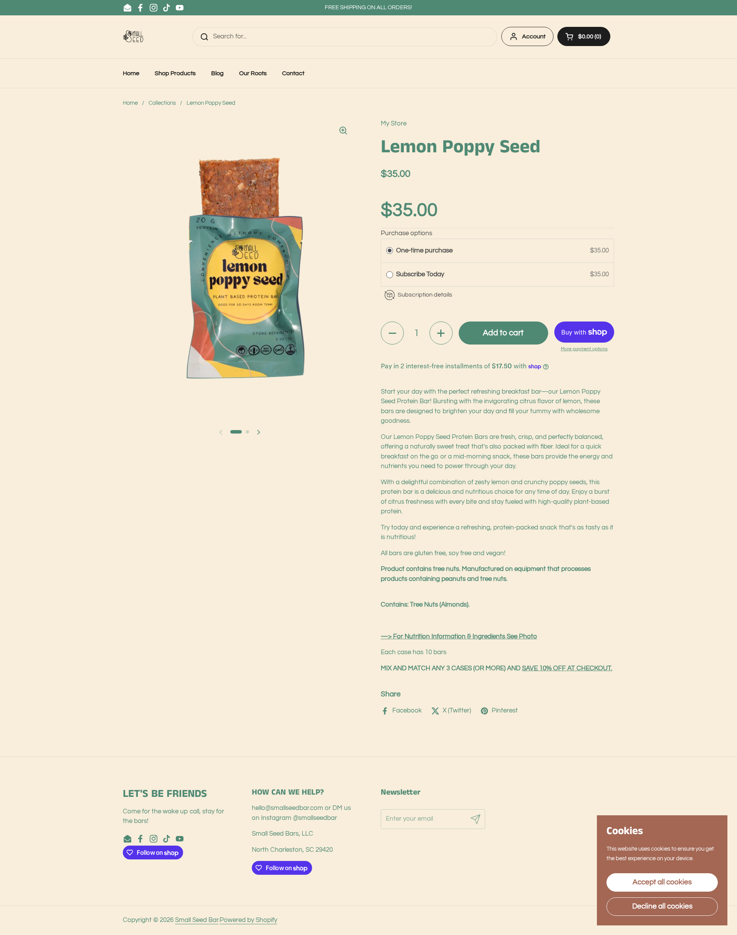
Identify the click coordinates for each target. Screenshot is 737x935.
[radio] (389, 251)
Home (130, 103)
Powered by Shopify (248, 920)
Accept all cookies (662, 882)
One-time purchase (424, 250)
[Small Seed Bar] (134, 36)
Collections (162, 103)
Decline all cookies (662, 906)
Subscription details (425, 295)
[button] (583, 36)
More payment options (584, 348)
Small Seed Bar (196, 920)
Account (533, 36)
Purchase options (406, 233)
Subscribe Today (421, 274)
